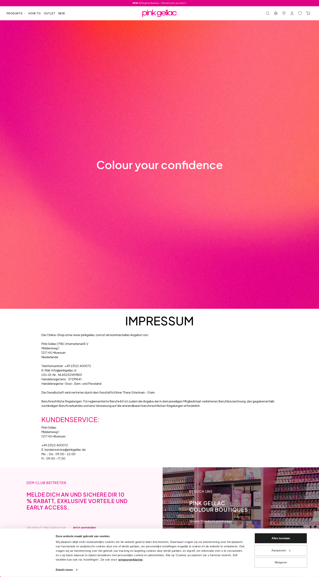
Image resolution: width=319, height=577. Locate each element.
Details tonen (64, 569)
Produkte (15, 13)
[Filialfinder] (284, 13)
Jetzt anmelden (84, 527)
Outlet (49, 13)
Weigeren (281, 562)
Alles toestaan (281, 538)
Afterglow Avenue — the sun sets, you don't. (160, 3)
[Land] (276, 13)
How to (34, 13)
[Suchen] (268, 13)
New (61, 13)
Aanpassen (278, 550)
